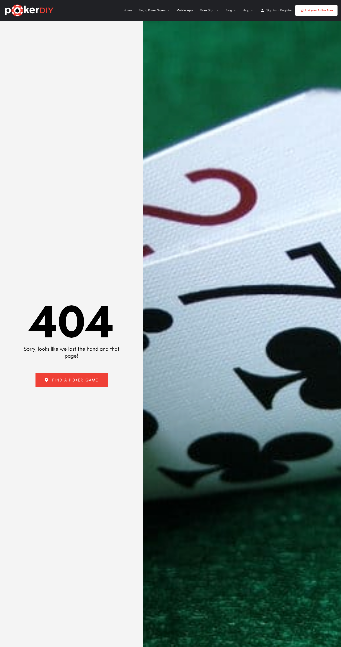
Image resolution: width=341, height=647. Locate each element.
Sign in (271, 10)
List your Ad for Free (319, 10)
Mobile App (185, 10)
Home (128, 10)
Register (286, 10)
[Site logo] (29, 9)
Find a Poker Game (152, 10)
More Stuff (207, 10)
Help (246, 10)
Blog (229, 10)
